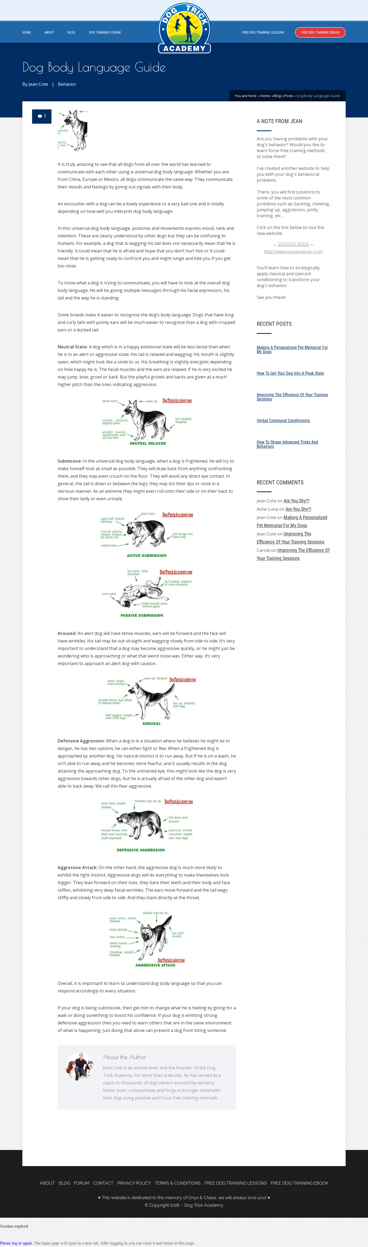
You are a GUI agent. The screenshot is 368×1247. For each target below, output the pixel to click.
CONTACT (103, 1183)
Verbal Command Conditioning (283, 420)
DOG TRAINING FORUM (105, 32)
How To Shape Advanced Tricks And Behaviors (287, 444)
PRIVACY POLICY (134, 1183)
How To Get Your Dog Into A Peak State (290, 373)
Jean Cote (38, 84)
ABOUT (49, 32)
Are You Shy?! (296, 500)
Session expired (14, 1226)
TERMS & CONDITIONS (178, 1183)
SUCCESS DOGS (293, 244)
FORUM (81, 1183)
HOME (26, 32)
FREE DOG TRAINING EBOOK (320, 32)
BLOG (71, 32)
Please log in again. (16, 1243)
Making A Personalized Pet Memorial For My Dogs (292, 349)
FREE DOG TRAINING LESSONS (263, 32)
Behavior (67, 84)
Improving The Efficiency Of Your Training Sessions (292, 397)
